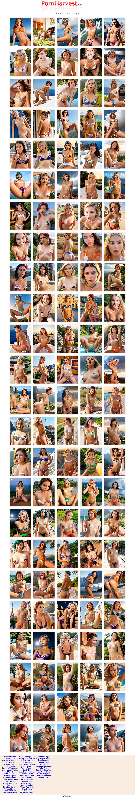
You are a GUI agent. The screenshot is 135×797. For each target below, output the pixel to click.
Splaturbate (27, 762)
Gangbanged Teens (27, 772)
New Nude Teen (9, 757)
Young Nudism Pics (27, 759)
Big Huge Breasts (43, 759)
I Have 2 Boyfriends (43, 776)
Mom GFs (10, 781)
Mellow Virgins (10, 776)
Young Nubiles (43, 762)
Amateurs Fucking (43, 766)
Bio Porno (43, 764)
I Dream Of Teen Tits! (9, 760)
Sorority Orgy (43, 757)
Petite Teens (43, 768)
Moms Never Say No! (26, 764)
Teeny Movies (43, 760)
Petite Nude (27, 781)
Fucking (10, 785)
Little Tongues (10, 774)
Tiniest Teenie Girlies (9, 779)
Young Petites (26, 768)
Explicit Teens (9, 764)
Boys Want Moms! (27, 793)
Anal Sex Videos (26, 791)
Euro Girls (10, 762)
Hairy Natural (27, 789)
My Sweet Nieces (10, 777)
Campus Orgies (43, 774)
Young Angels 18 (10, 783)
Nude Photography (26, 757)
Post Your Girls (27, 760)
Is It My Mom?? (27, 766)
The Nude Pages (27, 779)
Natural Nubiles (27, 777)
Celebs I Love (9, 789)
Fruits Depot (10, 766)
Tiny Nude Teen (43, 772)
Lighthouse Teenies (10, 770)
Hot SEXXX (43, 777)
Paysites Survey (9, 787)
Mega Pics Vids (10, 791)
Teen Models (10, 759)
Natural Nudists (27, 785)
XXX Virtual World (10, 793)
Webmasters (67, 796)
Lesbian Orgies (27, 774)
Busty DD (27, 770)
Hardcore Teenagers (10, 768)
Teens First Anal (26, 787)
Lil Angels (10, 772)
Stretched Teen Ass (43, 770)
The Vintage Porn (27, 776)
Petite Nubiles (26, 783)
